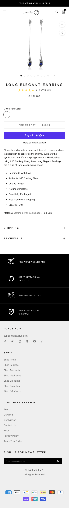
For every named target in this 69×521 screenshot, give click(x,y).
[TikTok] (42, 341)
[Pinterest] (27, 341)
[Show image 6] (38, 76)
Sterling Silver (20, 212)
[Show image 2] (24, 76)
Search (7, 409)
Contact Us (10, 425)
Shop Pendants (12, 370)
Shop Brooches (12, 386)
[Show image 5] (34, 76)
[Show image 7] (41, 76)
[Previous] (15, 75)
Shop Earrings (11, 364)
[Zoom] (62, 24)
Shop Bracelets (12, 380)
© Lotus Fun (34, 469)
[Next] (54, 75)
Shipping (11, 228)
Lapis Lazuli (35, 212)
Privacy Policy (11, 435)
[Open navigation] (4, 11)
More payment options (34, 142)
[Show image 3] (28, 76)
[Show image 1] (21, 76)
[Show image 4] (31, 76)
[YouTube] (34, 341)
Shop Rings (10, 359)
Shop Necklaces (12, 375)
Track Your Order (13, 441)
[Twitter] (12, 341)
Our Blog (8, 414)
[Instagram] (20, 341)
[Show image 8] (44, 76)
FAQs (6, 430)
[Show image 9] (48, 76)
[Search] (57, 11)
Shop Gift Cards (12, 391)
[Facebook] (5, 341)
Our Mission (10, 420)
